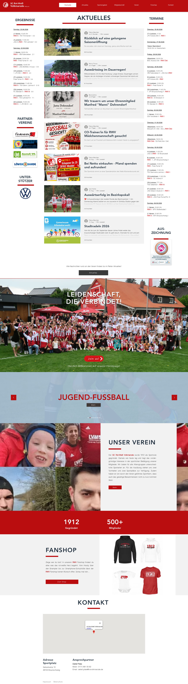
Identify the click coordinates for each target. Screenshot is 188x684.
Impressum (47, 682)
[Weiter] (174, 398)
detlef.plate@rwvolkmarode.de (90, 669)
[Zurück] (13, 398)
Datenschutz (58, 682)
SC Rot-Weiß (16, 3)
